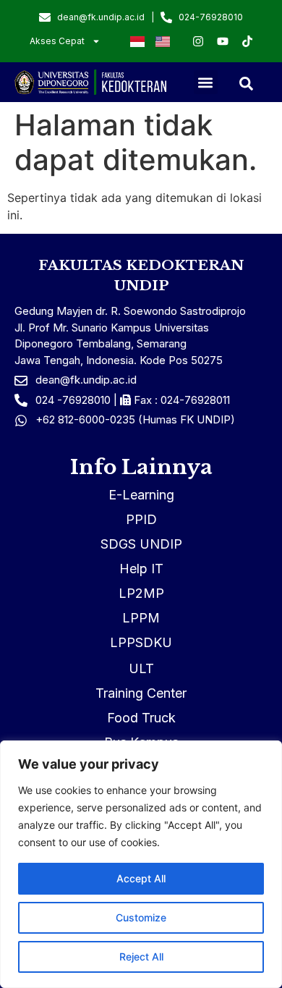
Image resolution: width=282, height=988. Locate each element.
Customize (141, 917)
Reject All (141, 956)
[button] (206, 82)
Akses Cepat (57, 40)
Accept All (141, 878)
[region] (141, 864)
